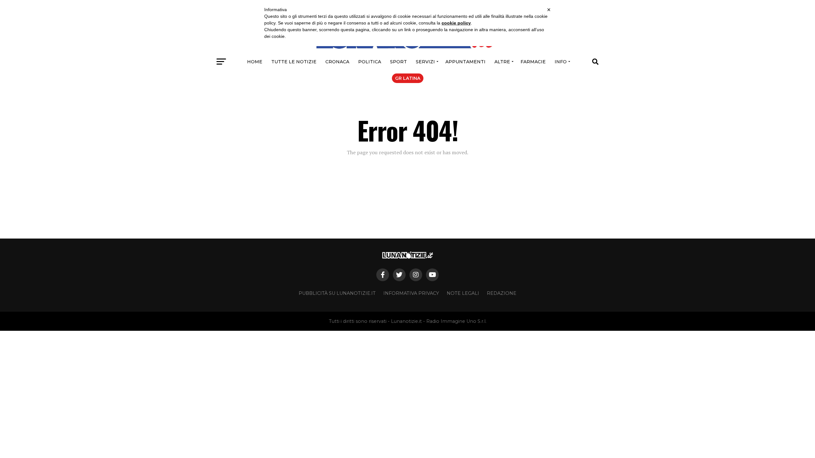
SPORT (398, 62)
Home (254, 62)
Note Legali (463, 293)
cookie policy (456, 22)
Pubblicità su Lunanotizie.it (337, 293)
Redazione (501, 293)
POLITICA (369, 62)
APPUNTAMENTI (465, 62)
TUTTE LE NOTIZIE (293, 62)
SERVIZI (425, 62)
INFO (561, 62)
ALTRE (502, 62)
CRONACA (337, 62)
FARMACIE (533, 62)
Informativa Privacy (411, 293)
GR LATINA (407, 78)
